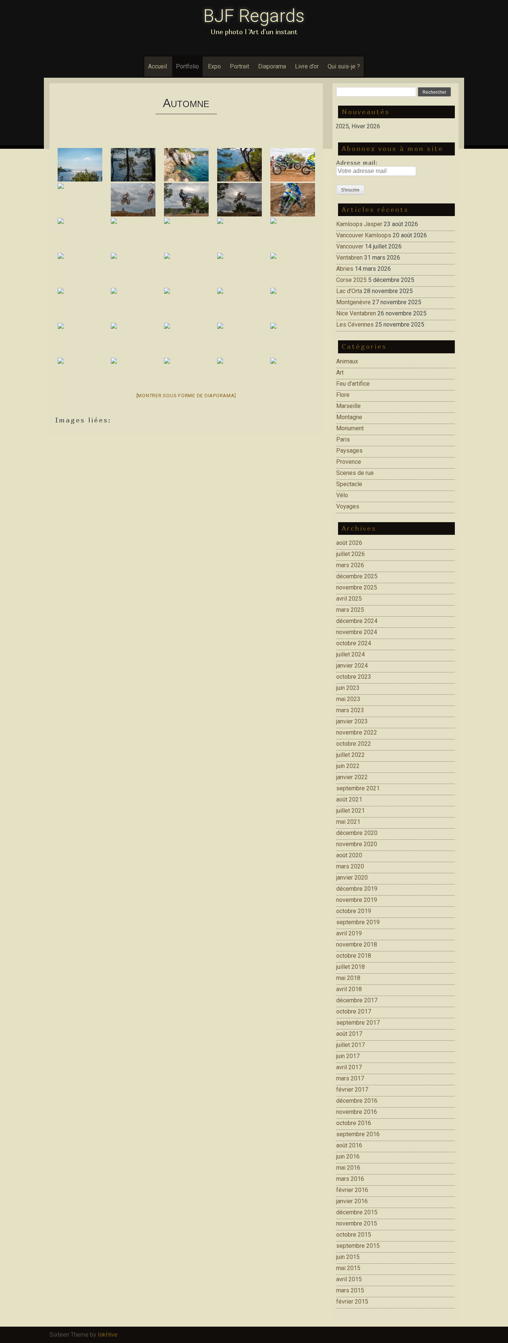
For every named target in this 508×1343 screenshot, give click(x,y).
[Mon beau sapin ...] (239, 374)
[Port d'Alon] (80, 164)
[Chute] (80, 199)
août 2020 (349, 855)
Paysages (349, 450)
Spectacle (349, 484)
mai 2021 (348, 821)
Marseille (348, 405)
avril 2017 (349, 1067)
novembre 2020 (356, 844)
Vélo (342, 495)
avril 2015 (349, 1279)
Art (340, 372)
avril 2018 (349, 989)
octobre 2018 (353, 955)
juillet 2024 (350, 654)
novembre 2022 (356, 732)
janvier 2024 (352, 665)
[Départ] (292, 164)
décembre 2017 (356, 1000)
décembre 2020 (356, 832)
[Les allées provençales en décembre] (186, 339)
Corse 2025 (351, 279)
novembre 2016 (356, 1111)
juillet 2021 (350, 810)
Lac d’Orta (349, 291)
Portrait (239, 66)
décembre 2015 (356, 1212)
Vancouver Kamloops (363, 235)
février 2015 (352, 1301)
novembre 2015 (356, 1223)
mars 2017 (350, 1078)
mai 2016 (348, 1167)
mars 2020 (350, 866)
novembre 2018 (356, 944)
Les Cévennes (355, 324)
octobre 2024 (353, 643)
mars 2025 (350, 609)
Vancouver (349, 246)
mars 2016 (350, 1178)
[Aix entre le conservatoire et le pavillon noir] (239, 304)
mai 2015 (348, 1268)
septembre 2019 (358, 922)
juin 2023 (348, 687)
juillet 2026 (350, 554)
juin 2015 (348, 1256)
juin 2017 (348, 1056)
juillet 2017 (350, 1044)
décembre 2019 (356, 888)
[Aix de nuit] (80, 374)
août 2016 (349, 1145)
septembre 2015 (358, 1245)
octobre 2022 (353, 743)
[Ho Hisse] (133, 269)
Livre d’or (307, 66)
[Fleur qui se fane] (133, 304)
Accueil (157, 66)
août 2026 (349, 542)
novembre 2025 (356, 587)
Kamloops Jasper (359, 224)
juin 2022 (348, 766)
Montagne (349, 417)
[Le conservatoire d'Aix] (292, 304)
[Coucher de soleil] (133, 339)
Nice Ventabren (356, 313)
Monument (350, 428)
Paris (343, 439)
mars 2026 (350, 565)
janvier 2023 (352, 721)
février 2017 (352, 1089)
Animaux (347, 361)
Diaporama (272, 66)
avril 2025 (349, 598)
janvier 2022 (352, 777)
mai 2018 (348, 977)
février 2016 (352, 1189)
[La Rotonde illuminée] (239, 339)
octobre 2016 (353, 1123)
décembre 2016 (356, 1100)
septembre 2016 (358, 1134)
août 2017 (349, 1033)
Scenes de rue (355, 472)
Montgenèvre (353, 302)
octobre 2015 (353, 1234)
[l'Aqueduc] (80, 234)
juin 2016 (348, 1156)
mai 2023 (348, 699)
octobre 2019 (353, 911)
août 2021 (349, 799)
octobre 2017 (353, 1011)
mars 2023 (350, 710)
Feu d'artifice (353, 383)
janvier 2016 (352, 1201)
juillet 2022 (350, 754)
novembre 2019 (356, 899)
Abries (344, 268)
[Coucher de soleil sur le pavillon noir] (80, 339)
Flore (343, 394)
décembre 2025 (356, 576)
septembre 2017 (358, 1022)
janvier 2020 (352, 877)
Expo (214, 66)
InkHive (108, 1334)
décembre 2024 (356, 620)
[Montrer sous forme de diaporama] (186, 395)
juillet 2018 (350, 966)
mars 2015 (350, 1290)
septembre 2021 (358, 788)
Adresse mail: (356, 162)
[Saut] (133, 199)
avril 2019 (349, 933)
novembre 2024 (356, 632)
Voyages (347, 506)
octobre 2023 (353, 676)
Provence (348, 461)
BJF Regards (254, 15)
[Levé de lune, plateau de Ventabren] (239, 269)
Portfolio (187, 66)
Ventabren (349, 257)
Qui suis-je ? (344, 66)
